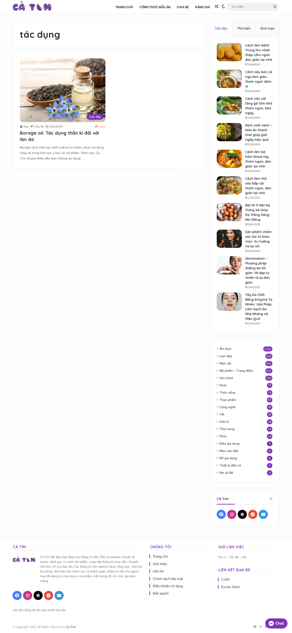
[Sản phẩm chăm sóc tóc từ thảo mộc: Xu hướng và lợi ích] (229, 239)
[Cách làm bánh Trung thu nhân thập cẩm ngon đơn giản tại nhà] (229, 52)
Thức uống (227, 392)
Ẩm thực (225, 349)
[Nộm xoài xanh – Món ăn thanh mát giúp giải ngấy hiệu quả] (229, 132)
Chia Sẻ (183, 6)
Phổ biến (243, 28)
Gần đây (221, 28)
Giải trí (224, 421)
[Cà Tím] (32, 7)
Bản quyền (161, 593)
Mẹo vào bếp (228, 451)
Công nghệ (227, 407)
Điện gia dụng (229, 443)
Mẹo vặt (225, 363)
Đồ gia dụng (228, 458)
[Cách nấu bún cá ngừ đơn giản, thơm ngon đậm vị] (229, 79)
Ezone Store (230, 587)
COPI (225, 580)
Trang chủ (124, 6)
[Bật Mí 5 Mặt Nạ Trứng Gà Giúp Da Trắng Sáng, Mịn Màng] (229, 212)
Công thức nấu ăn (155, 6)
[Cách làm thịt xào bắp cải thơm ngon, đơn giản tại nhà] (229, 185)
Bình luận (267, 28)
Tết (221, 414)
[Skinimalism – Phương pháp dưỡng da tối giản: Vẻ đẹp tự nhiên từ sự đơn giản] (229, 265)
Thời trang (227, 429)
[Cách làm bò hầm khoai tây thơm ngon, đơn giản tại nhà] (229, 159)
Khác (223, 385)
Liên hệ (158, 571)
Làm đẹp (225, 356)
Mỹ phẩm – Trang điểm (236, 370)
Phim (223, 436)
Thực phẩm (227, 400)
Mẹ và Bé (226, 472)
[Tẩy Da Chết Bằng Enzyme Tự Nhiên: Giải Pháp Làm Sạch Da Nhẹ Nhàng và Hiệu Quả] (229, 301)
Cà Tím (71, 627)
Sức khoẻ (226, 378)
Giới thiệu (160, 564)
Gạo (26, 126)
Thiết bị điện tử (230, 465)
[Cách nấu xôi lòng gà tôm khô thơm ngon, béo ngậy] (229, 105)
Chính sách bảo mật (168, 579)
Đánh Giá (202, 6)
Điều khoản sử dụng (168, 586)
